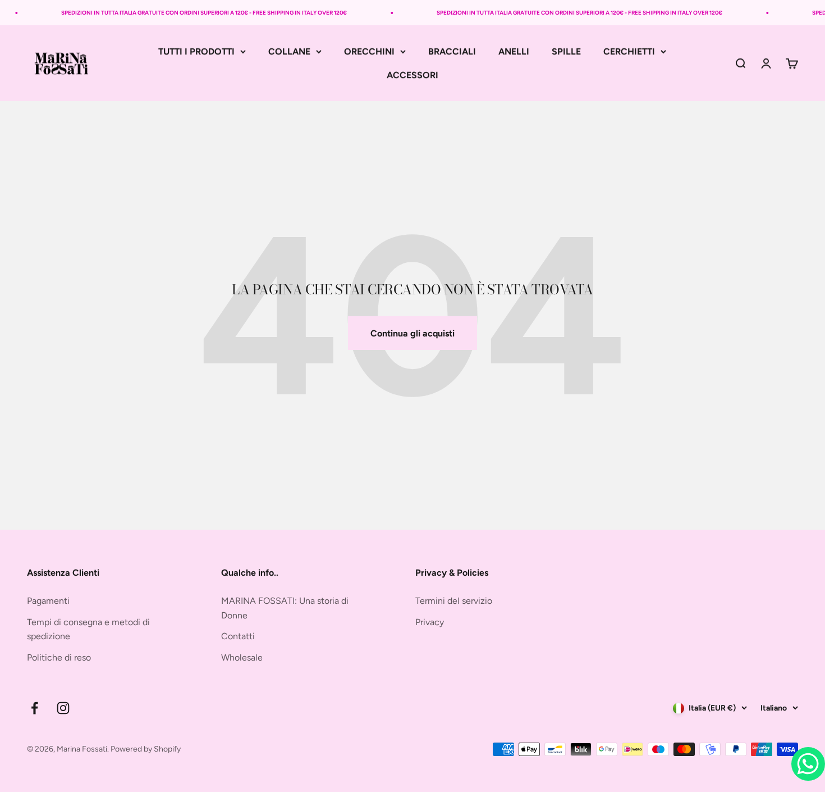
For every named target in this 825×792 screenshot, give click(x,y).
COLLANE (289, 51)
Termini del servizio (453, 600)
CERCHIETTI (629, 51)
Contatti (238, 636)
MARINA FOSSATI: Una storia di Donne (285, 608)
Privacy (429, 622)
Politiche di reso (59, 657)
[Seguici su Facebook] (34, 708)
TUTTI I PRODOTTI (196, 51)
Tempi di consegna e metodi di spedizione (88, 629)
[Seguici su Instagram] (63, 708)
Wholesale (242, 657)
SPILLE (566, 51)
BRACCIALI (452, 51)
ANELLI (513, 51)
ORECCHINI (369, 51)
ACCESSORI (412, 75)
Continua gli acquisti (412, 333)
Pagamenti (48, 600)
